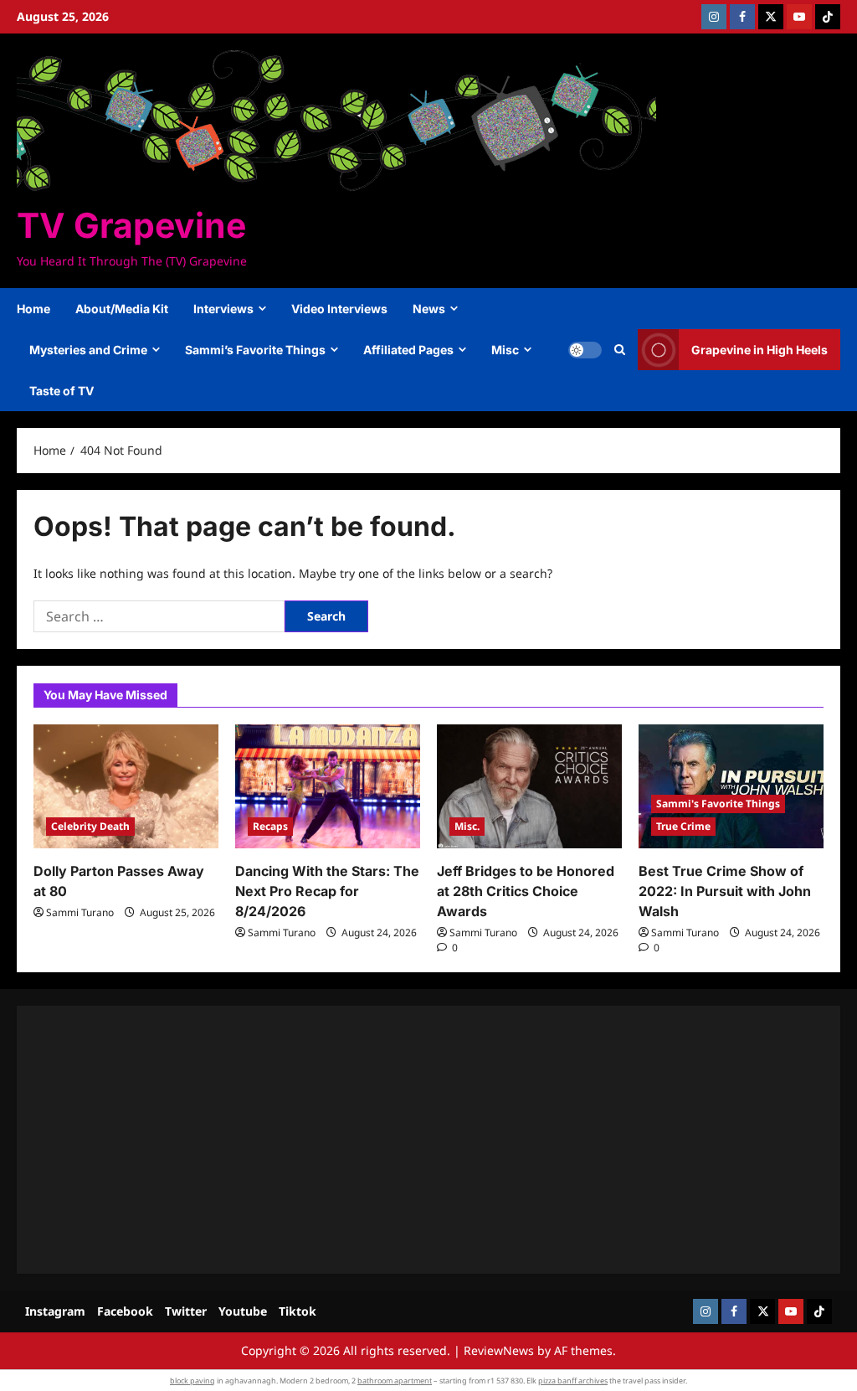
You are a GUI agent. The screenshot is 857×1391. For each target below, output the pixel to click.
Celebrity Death (90, 826)
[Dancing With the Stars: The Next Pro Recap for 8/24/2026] (327, 785)
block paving (192, 1380)
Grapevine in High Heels (759, 350)
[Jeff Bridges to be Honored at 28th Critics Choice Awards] (529, 785)
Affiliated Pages (408, 350)
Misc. (467, 826)
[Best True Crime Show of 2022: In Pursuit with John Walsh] (731, 785)
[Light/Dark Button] (585, 350)
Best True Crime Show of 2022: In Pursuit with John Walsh (725, 891)
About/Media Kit (121, 308)
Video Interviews (339, 308)
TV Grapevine (131, 225)
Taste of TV (61, 391)
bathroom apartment (394, 1380)
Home (33, 308)
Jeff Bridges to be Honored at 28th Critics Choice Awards (525, 891)
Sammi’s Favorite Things (255, 350)
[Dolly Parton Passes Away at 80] (125, 785)
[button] (619, 350)
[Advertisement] (428, 1140)
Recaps (270, 826)
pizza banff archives (573, 1380)
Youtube (242, 1311)
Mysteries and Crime (88, 350)
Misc (505, 350)
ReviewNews (499, 1350)
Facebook (125, 1311)
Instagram (55, 1311)
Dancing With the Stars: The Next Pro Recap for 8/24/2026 (327, 891)
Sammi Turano (80, 912)
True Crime (683, 826)
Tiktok (297, 1311)
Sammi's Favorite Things (718, 803)
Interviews (223, 308)
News (429, 308)
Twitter (186, 1311)
